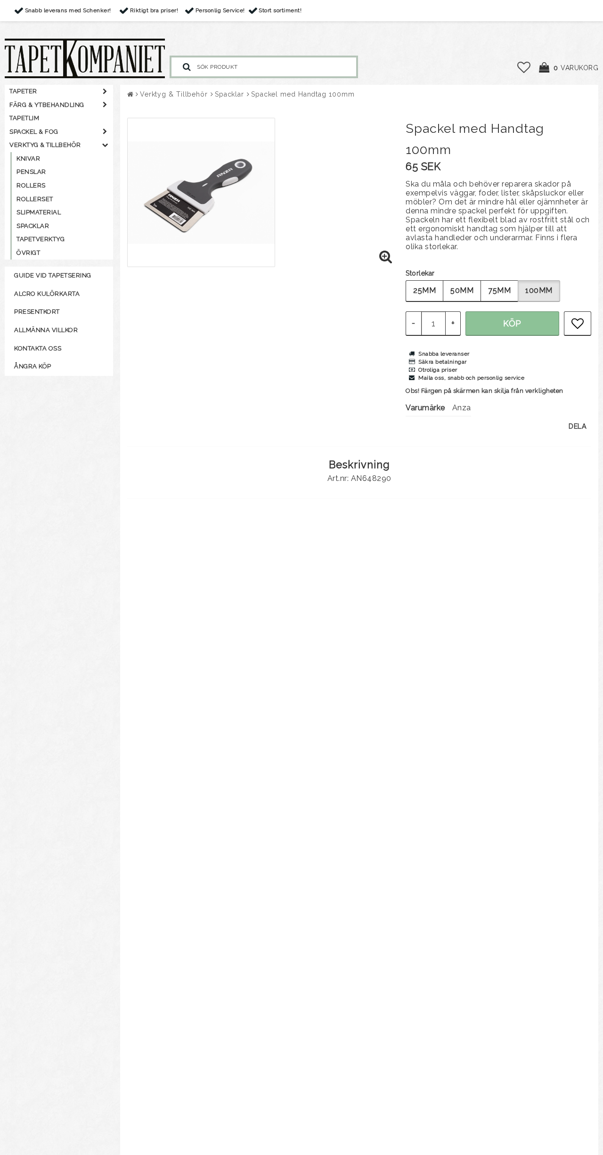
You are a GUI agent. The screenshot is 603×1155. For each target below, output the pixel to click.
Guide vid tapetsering (52, 275)
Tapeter (23, 91)
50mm (461, 290)
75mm (499, 290)
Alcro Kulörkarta (47, 293)
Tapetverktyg (40, 239)
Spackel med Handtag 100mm (303, 94)
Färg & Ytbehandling (46, 104)
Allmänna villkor (46, 329)
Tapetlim (24, 118)
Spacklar (32, 225)
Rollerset (34, 199)
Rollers (31, 185)
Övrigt (28, 252)
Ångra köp (32, 366)
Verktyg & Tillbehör (45, 144)
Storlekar (420, 273)
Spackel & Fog (33, 131)
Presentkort (37, 311)
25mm (424, 290)
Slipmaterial (38, 212)
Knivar (28, 158)
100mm (539, 290)
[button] (524, 68)
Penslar (31, 171)
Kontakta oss (37, 348)
